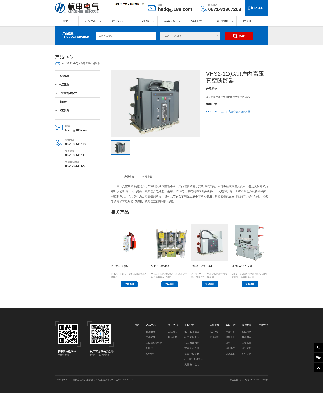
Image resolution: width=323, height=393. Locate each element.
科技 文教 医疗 (191, 337)
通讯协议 (230, 348)
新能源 (63, 101)
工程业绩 (143, 21)
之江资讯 (117, 21)
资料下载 (196, 21)
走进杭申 (222, 21)
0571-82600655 (75, 166)
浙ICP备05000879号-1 (121, 379)
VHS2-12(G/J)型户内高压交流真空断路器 (228, 111)
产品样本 (230, 331)
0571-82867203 (224, 8)
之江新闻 (172, 331)
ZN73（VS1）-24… (203, 266)
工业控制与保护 (68, 93)
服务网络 (214, 331)
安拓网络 (244, 379)
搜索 (242, 36)
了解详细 (129, 284)
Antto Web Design (258, 379)
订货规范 (230, 353)
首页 (66, 21)
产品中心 (90, 21)
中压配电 (64, 84)
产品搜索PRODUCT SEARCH (75, 35)
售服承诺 (214, 337)
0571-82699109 (75, 155)
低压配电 (64, 75)
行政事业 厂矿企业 (193, 359)
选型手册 (230, 337)
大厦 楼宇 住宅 (191, 364)
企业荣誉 (246, 348)
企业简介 (246, 331)
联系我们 (248, 21)
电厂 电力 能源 (191, 331)
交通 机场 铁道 (191, 348)
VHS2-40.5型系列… (243, 266)
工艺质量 (246, 342)
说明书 (229, 342)
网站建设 (233, 379)
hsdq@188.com (175, 9)
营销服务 (169, 21)
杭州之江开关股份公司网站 (86, 379)
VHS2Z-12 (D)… (120, 266)
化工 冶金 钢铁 (191, 342)
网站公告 (172, 337)
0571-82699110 (75, 144)
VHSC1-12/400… (161, 266)
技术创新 (246, 337)
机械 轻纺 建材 (191, 353)
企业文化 (246, 353)
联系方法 (263, 325)
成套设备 (64, 110)
